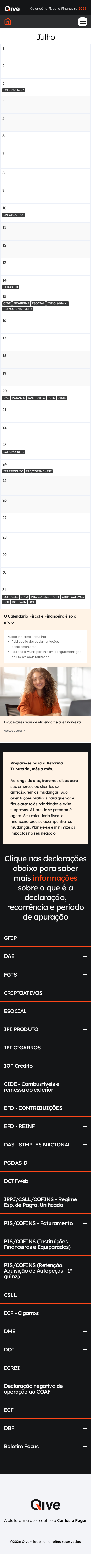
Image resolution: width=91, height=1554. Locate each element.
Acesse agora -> (14, 730)
